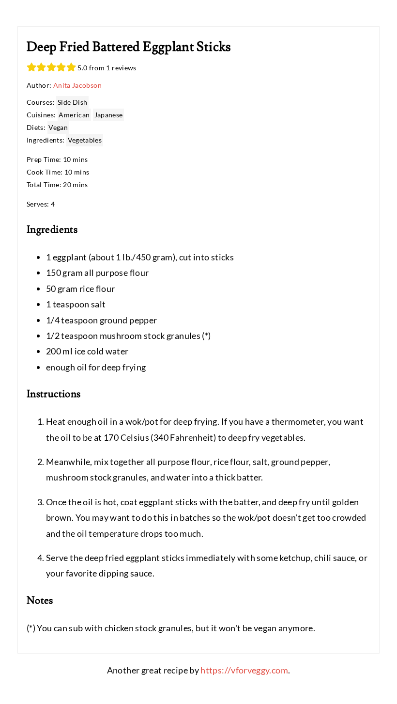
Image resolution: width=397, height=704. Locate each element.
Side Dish (72, 102)
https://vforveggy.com (244, 670)
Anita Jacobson (77, 85)
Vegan (58, 127)
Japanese (108, 115)
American (74, 115)
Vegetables (85, 140)
